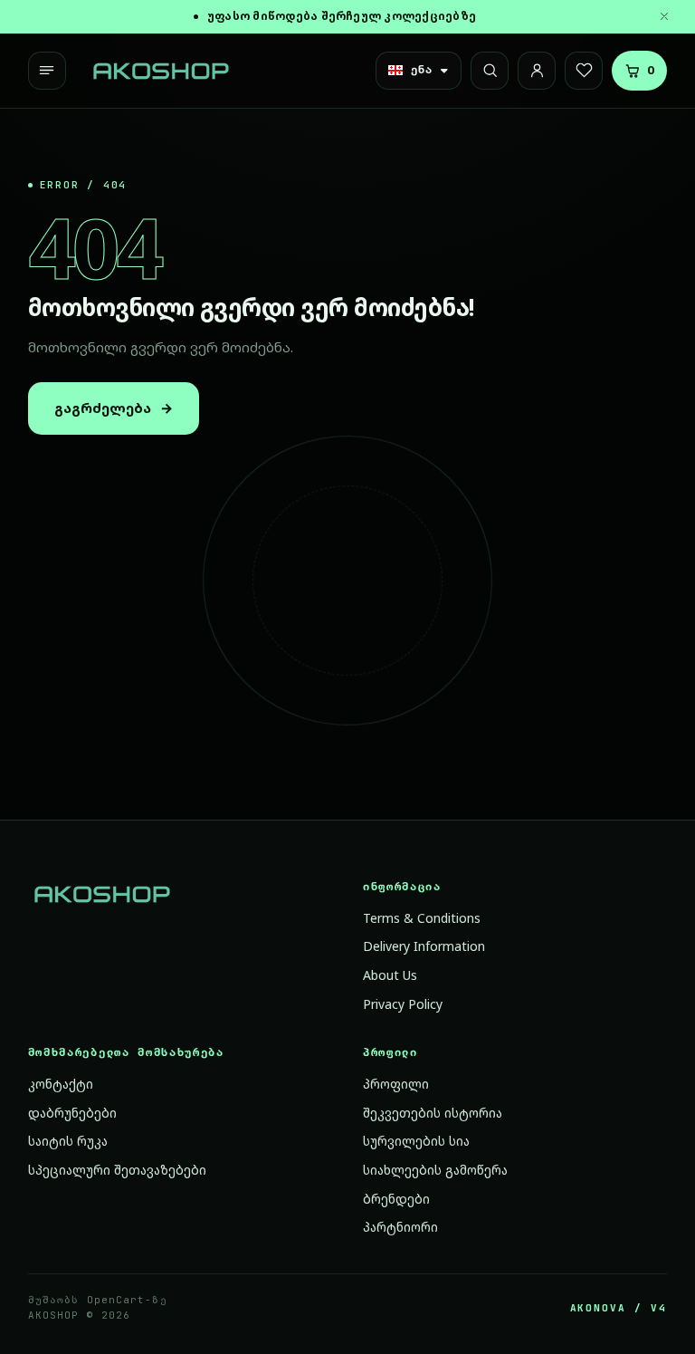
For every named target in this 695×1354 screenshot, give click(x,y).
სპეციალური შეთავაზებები (117, 1169)
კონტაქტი (60, 1083)
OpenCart (116, 1299)
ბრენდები (396, 1198)
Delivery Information (424, 946)
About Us (390, 975)
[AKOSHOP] (161, 70)
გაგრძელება (113, 408)
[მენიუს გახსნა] (47, 71)
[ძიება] (490, 71)
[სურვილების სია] (584, 71)
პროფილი (396, 1083)
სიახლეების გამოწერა (435, 1169)
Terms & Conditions (422, 918)
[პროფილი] (537, 71)
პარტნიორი (400, 1226)
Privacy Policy (403, 1004)
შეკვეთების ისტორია (432, 1112)
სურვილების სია (416, 1140)
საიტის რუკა (68, 1140)
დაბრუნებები (72, 1112)
